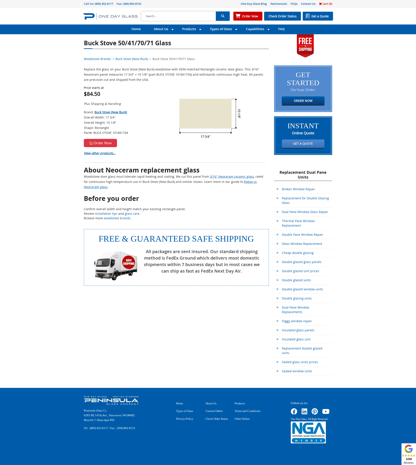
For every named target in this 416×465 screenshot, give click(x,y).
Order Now (250, 16)
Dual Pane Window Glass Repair (305, 212)
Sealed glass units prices (300, 362)
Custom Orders (214, 411)
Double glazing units (297, 298)
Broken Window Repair (298, 189)
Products (189, 29)
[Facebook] (294, 413)
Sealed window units (297, 371)
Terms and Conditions (247, 411)
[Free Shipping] (305, 45)
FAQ (281, 29)
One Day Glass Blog (254, 4)
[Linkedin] (304, 413)
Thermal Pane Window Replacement (298, 223)
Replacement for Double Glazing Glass (305, 200)
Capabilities (255, 29)
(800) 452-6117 (104, 4)
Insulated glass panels (298, 330)
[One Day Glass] (110, 16)
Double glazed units (296, 280)
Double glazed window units (302, 289)
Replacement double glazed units (302, 350)
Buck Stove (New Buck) (131, 59)
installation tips (106, 213)
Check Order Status (282, 16)
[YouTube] (326, 413)
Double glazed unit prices (300, 271)
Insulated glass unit (296, 339)
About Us (161, 29)
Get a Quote (320, 16)
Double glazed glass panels (302, 262)
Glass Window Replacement (302, 244)
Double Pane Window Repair (302, 234)
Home (136, 29)
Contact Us (308, 4)
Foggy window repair (297, 321)
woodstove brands (117, 218)
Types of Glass (221, 29)
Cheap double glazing (298, 253)
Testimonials (278, 4)
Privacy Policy (184, 418)
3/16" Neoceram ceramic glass (232, 176)
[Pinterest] (315, 413)
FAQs (294, 4)
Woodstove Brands (97, 59)
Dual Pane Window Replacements (295, 309)
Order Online (242, 418)
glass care (132, 213)
